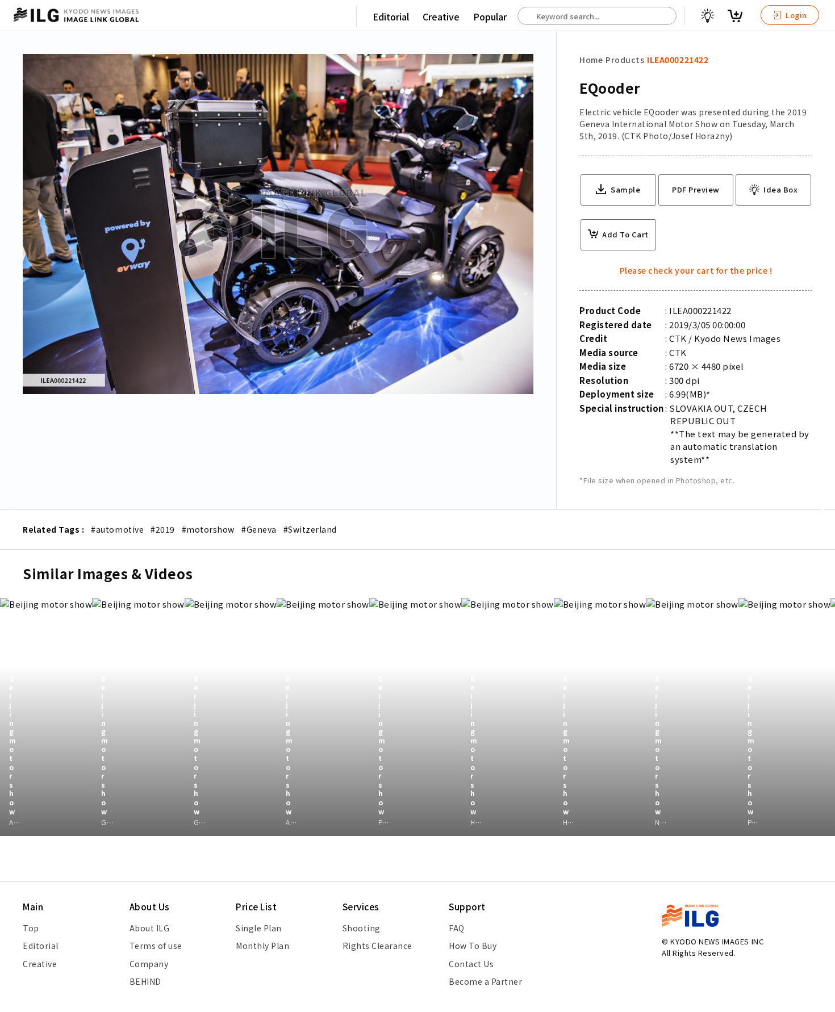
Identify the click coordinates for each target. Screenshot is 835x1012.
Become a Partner (485, 981)
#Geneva (259, 529)
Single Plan (259, 928)
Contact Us (471, 963)
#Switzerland (310, 529)
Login (795, 15)
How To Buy (472, 945)
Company (149, 963)
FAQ (457, 928)
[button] (820, 506)
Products (625, 59)
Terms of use (156, 945)
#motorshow (208, 529)
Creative (441, 16)
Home (591, 59)
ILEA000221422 (677, 59)
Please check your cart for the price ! (696, 270)
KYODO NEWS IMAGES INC (716, 941)
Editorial (391, 16)
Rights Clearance (377, 945)
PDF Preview (696, 189)
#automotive (117, 529)
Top (31, 928)
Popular (490, 16)
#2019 (163, 529)
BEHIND (145, 981)
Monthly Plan (262, 945)
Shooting (362, 928)
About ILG (150, 928)
